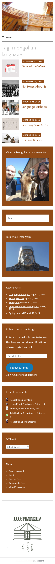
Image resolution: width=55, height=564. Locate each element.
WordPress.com (17, 486)
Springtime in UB (17, 313)
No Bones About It (34, 86)
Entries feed (15, 478)
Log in (12, 474)
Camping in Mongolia (19, 294)
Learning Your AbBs (35, 125)
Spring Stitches (16, 298)
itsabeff (13, 399)
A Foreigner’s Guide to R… (34, 404)
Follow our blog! (19, 367)
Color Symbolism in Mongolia (24, 306)
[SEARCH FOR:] (27, 218)
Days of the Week (33, 66)
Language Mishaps (34, 107)
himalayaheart (17, 408)
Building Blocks (32, 140)
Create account (16, 471)
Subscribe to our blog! (20, 329)
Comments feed (17, 482)
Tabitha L (14, 412)
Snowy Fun (14, 302)
